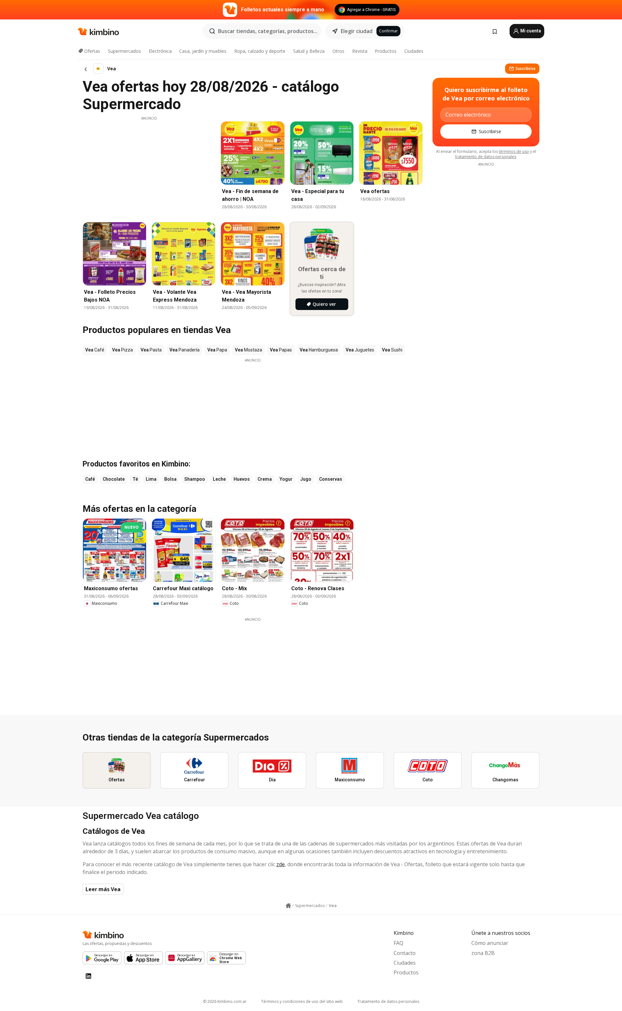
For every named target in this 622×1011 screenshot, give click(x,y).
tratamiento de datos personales (485, 156)
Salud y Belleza (309, 51)
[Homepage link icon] (288, 905)
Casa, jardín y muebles (202, 51)
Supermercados (124, 51)
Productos (386, 51)
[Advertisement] (149, 166)
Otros (338, 51)
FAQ (398, 943)
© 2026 (225, 1001)
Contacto (405, 953)
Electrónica (160, 51)
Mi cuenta (530, 30)
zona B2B (483, 953)
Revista (359, 51)
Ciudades (413, 51)
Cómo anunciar (489, 943)
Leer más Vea (103, 889)
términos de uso (514, 151)
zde (280, 864)
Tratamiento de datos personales (388, 1001)
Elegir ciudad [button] (357, 31)
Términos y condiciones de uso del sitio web (302, 1001)
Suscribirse (525, 68)
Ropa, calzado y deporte (259, 51)
